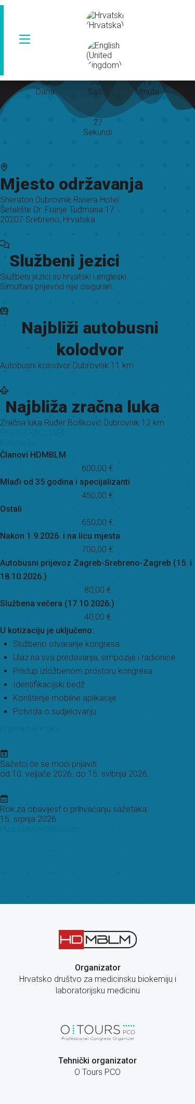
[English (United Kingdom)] (105, 55)
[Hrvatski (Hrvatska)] (105, 20)
